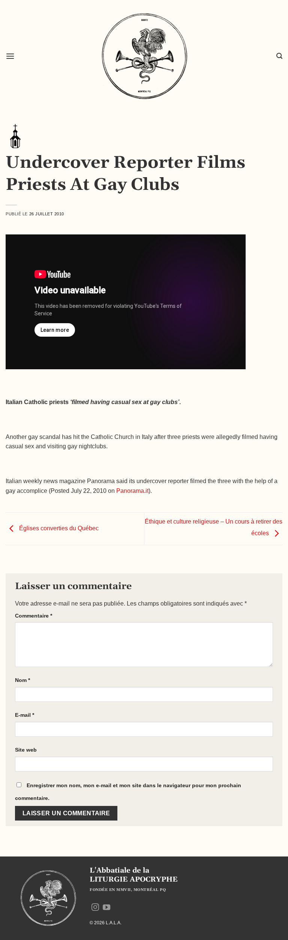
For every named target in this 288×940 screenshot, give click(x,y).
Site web (26, 750)
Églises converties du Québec (58, 528)
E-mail (24, 715)
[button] (10, 56)
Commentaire (33, 616)
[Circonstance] (15, 136)
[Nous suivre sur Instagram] (95, 908)
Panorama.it (132, 491)
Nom (22, 680)
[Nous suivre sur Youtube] (106, 908)
